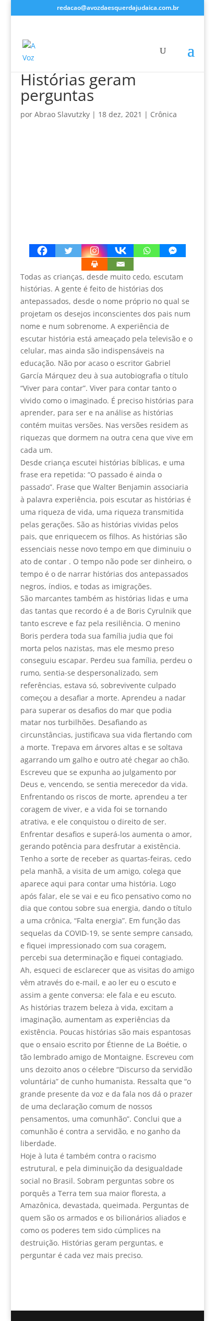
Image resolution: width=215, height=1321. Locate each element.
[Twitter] (68, 250)
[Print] (94, 264)
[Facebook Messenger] (173, 250)
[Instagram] (94, 250)
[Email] (121, 264)
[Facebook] (42, 250)
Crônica (163, 114)
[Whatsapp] (147, 250)
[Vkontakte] (121, 250)
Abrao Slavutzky (62, 114)
